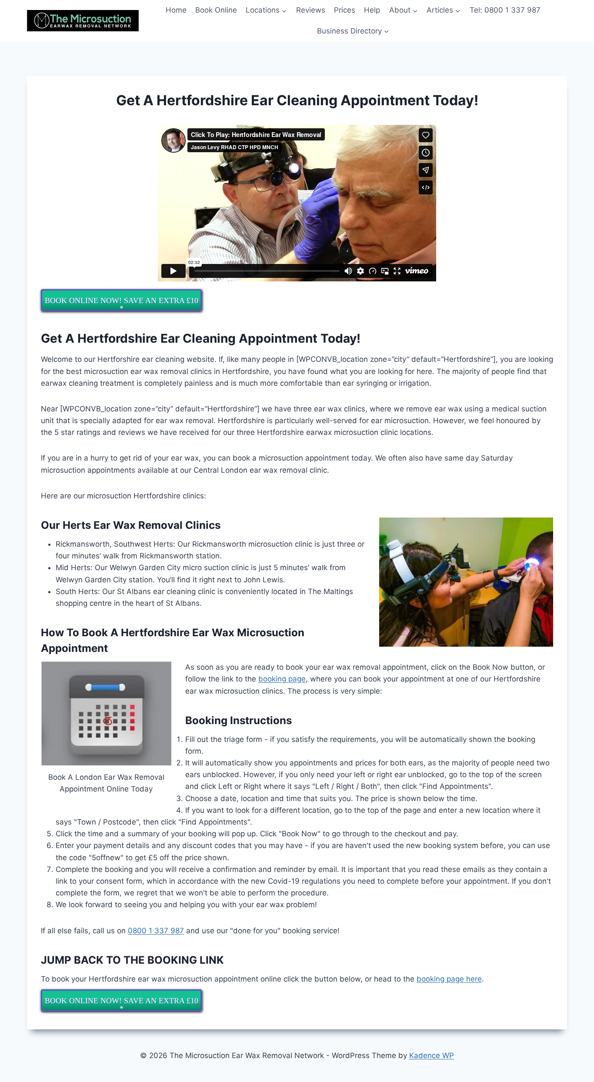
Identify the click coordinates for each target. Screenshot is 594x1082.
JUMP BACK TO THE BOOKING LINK (132, 960)
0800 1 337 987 (156, 930)
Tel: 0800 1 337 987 (505, 10)
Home (176, 10)
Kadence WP (431, 1055)
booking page (282, 679)
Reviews (310, 10)
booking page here (449, 979)
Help (372, 10)
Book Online (216, 10)
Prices (344, 10)
